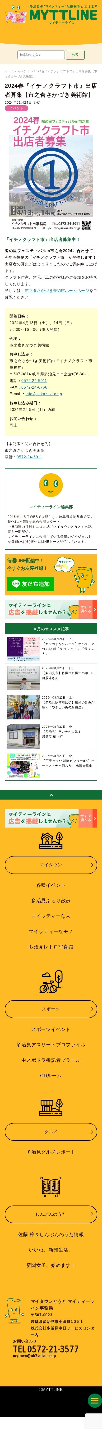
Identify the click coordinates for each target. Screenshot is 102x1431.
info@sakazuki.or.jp (44, 394)
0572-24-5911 (34, 381)
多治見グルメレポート (51, 1152)
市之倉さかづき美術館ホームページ (57, 291)
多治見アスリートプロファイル (50, 1044)
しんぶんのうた (51, 1214)
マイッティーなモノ (51, 931)
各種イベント (51, 885)
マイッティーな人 (51, 916)
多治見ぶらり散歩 (51, 900)
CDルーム (51, 1075)
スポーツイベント (51, 1029)
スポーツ (51, 1009)
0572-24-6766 (34, 387)
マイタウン (51, 864)
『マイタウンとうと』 (67, 527)
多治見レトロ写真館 (51, 946)
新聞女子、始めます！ (51, 1265)
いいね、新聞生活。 (51, 1249)
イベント (24, 71)
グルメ (51, 1131)
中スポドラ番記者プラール (51, 1060)
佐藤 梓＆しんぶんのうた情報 (51, 1234)
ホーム (9, 71)
